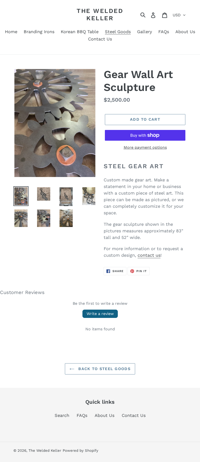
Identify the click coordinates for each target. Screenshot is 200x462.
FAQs (82, 415)
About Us (104, 415)
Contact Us (134, 415)
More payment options (145, 147)
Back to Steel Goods (103, 368)
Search (62, 415)
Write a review (100, 313)
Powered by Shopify (80, 450)
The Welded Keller (100, 14)
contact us (149, 255)
